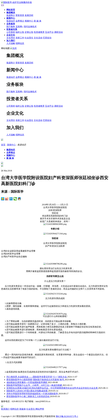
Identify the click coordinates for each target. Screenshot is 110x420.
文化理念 (10, 38)
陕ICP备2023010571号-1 (67, 416)
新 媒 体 (37, 21)
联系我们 (5, 409)
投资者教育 (39, 32)
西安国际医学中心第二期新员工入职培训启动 (28, 396)
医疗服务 (10, 26)
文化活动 (38, 38)
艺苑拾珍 (47, 38)
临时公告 (20, 32)
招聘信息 (20, 43)
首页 (3, 145)
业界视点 (20, 21)
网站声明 (39, 409)
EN (2, 5)
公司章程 (10, 32)
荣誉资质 (20, 15)
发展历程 (29, 15)
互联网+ (19, 26)
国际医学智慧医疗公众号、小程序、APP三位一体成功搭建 (34, 385)
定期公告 (29, 32)
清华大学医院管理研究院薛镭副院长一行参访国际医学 (32, 393)
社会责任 (29, 38)
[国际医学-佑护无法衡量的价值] (16, 2)
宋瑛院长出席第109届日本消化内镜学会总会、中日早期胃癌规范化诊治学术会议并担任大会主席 (52, 388)
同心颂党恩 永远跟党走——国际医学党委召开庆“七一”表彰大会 (36, 377)
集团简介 (10, 15)
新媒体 (22, 409)
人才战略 (10, 43)
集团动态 (10, 21)
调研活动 (58, 32)
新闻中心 (11, 145)
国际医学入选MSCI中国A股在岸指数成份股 (27, 391)
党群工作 (20, 38)
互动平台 (49, 32)
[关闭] (13, 48)
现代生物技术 (30, 26)
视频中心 (29, 21)
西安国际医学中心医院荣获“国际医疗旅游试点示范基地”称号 (35, 379)
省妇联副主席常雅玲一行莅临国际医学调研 (27, 382)
